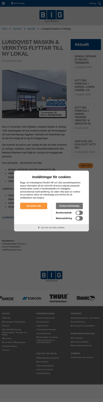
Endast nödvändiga (69, 206)
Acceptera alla (33, 206)
